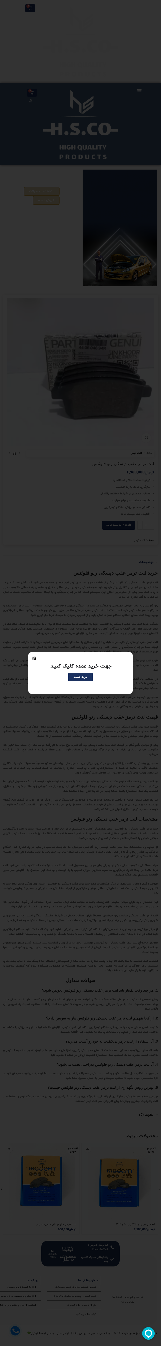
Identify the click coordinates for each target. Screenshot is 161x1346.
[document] (80, 673)
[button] (33, 657)
